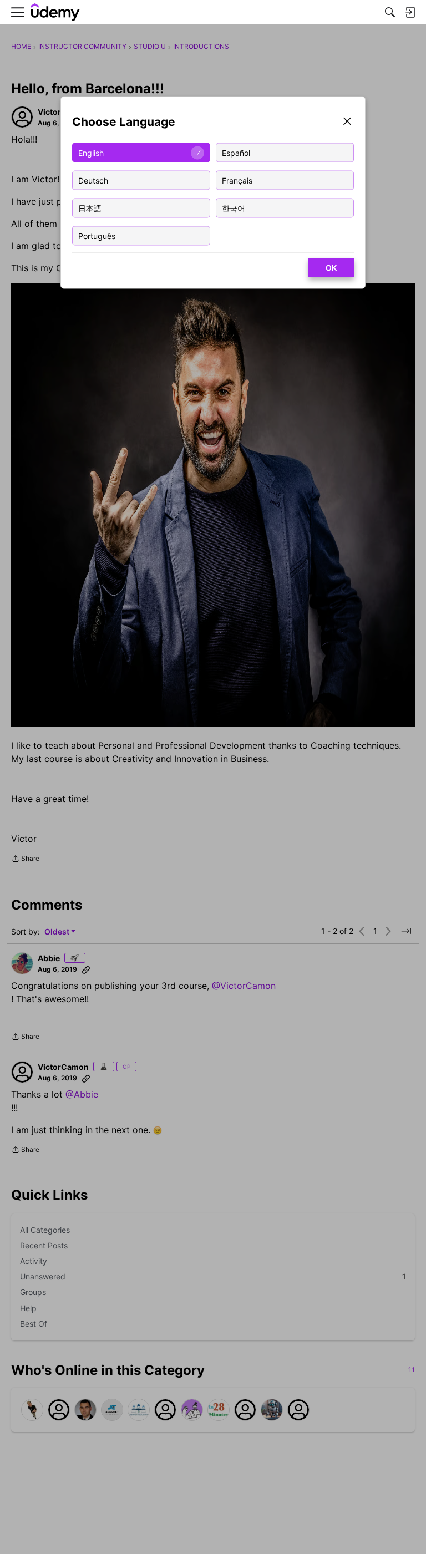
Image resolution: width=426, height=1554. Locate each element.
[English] (55, 12)
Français (237, 180)
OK (331, 267)
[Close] (347, 122)
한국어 (233, 207)
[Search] (390, 12)
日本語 (90, 207)
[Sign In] (410, 12)
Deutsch (93, 180)
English (91, 152)
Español (236, 152)
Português (96, 235)
